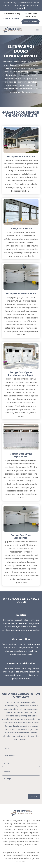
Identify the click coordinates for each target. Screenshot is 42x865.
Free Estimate (30, 21)
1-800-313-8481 (12, 18)
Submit (34, 796)
